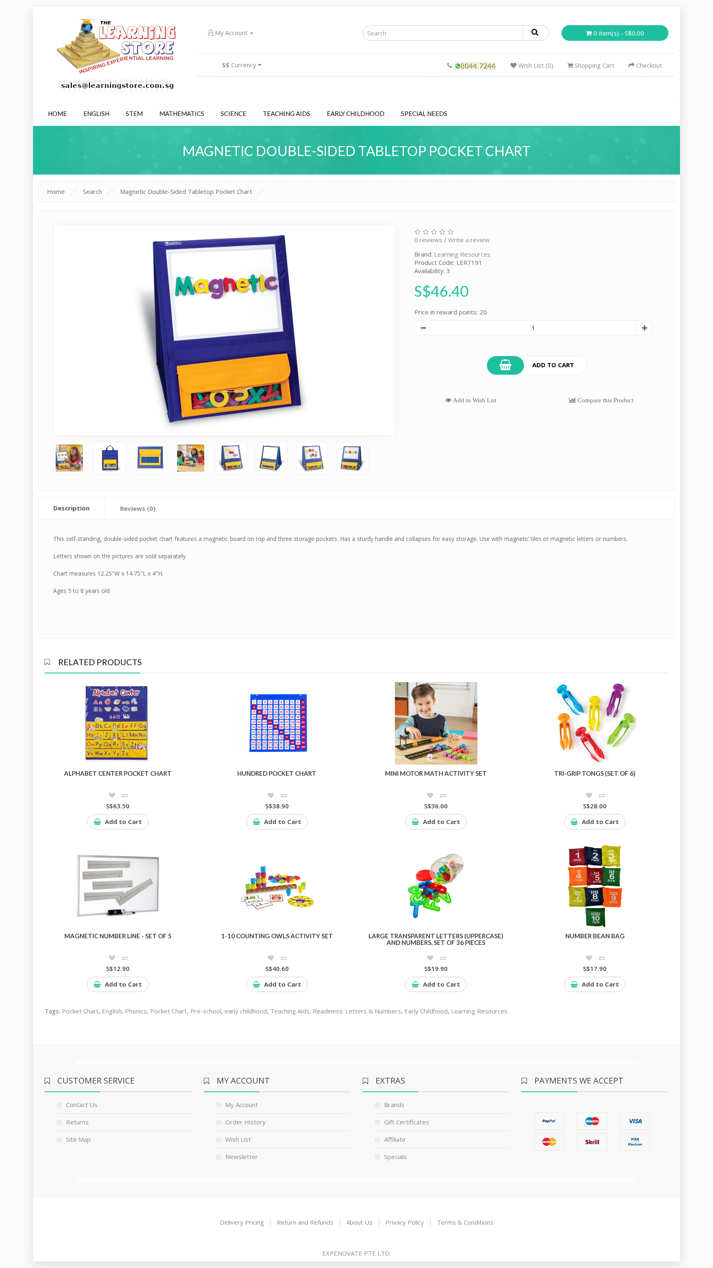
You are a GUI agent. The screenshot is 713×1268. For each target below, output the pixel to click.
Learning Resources (462, 254)
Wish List (238, 1139)
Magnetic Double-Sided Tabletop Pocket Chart (186, 191)
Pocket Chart (80, 1011)
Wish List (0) (535, 65)
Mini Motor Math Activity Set (436, 773)
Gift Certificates (406, 1122)
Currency (240, 65)
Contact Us (81, 1104)
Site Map (78, 1139)
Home (57, 113)
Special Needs (424, 113)
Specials (395, 1156)
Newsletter (241, 1156)
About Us (359, 1222)
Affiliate (395, 1139)
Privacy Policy (404, 1222)
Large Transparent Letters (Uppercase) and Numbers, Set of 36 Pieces (435, 939)
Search (92, 191)
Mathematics (181, 113)
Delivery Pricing (242, 1222)
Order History (245, 1122)
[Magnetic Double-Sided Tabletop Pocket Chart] (224, 330)
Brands (394, 1104)
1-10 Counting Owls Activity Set (277, 936)
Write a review (469, 240)
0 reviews (428, 240)
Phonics (136, 1011)
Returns (77, 1122)
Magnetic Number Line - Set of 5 (118, 936)
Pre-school (205, 1011)
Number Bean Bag (595, 936)
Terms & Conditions (465, 1222)
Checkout (648, 65)
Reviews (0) (138, 508)
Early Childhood (356, 113)
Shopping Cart (593, 65)
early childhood (245, 1011)
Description (71, 508)
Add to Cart (553, 364)
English (96, 113)
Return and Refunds (305, 1222)
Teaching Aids (286, 113)
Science (233, 113)
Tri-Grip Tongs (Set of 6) (594, 773)
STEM (134, 113)
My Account (231, 32)
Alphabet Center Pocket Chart (118, 773)
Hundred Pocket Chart (276, 773)
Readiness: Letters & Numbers (357, 1011)
